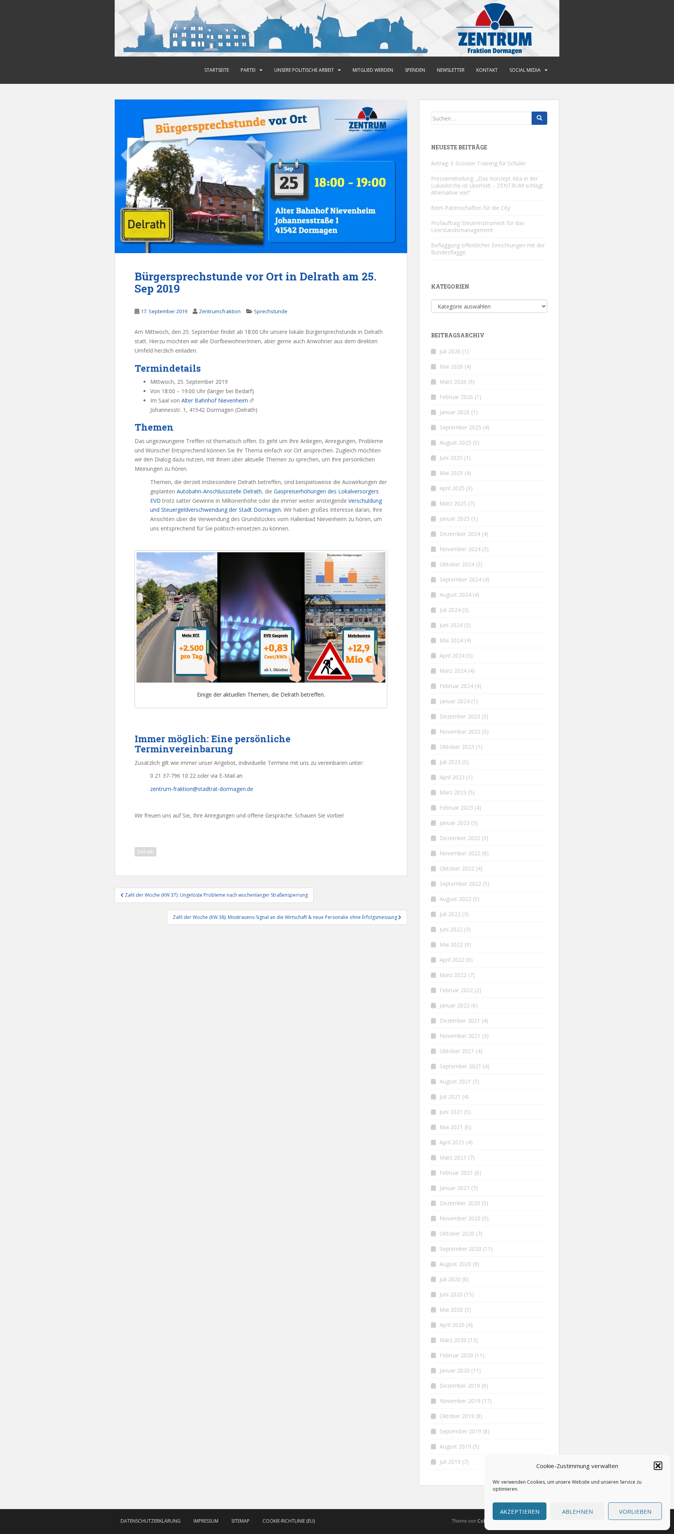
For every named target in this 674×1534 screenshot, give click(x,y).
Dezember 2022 (460, 838)
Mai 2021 (451, 1127)
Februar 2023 (456, 807)
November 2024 (460, 549)
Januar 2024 (455, 701)
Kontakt (487, 70)
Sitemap (240, 1521)
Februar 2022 (456, 990)
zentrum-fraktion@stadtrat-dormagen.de (201, 789)
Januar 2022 (455, 1005)
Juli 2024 (450, 610)
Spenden (415, 70)
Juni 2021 (451, 1111)
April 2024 (452, 655)
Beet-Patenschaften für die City (470, 207)
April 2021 (452, 1142)
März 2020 (453, 1340)
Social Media (525, 70)
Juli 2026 (450, 351)
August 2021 (455, 1081)
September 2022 (460, 883)
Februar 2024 (456, 686)
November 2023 (460, 731)
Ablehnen (577, 1511)
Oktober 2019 (457, 1416)
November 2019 (460, 1401)
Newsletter (451, 70)
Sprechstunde (270, 311)
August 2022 (455, 899)
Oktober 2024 (457, 564)
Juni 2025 (451, 457)
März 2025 (453, 503)
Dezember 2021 (460, 1020)
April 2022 (452, 959)
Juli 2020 (450, 1279)
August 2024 (455, 594)
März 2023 (453, 792)
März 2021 (453, 1157)
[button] (658, 1466)
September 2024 (460, 579)
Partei (248, 70)
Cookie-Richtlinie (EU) (289, 1521)
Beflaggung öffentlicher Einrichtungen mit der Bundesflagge (488, 248)
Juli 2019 (450, 1461)
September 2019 (460, 1431)
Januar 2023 (455, 822)
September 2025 (460, 427)
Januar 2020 (455, 1370)
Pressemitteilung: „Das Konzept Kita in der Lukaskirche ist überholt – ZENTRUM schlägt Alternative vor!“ (487, 185)
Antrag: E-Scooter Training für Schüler (478, 163)
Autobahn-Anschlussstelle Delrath (219, 491)
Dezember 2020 (460, 1203)
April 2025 (452, 488)
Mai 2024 (451, 640)
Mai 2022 (451, 944)
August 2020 (455, 1264)
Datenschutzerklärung (151, 1521)
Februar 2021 (456, 1172)
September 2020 (460, 1248)
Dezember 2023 (460, 716)
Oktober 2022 (457, 868)
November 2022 (460, 853)
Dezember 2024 (460, 533)
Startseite (216, 70)
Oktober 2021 (457, 1051)
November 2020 (460, 1218)
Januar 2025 (455, 518)
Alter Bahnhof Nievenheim (214, 400)
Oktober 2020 (457, 1233)
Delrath (145, 851)
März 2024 (453, 670)
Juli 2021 (450, 1096)
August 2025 (455, 442)
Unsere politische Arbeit (304, 70)
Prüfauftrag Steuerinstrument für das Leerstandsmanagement (477, 226)
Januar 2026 (455, 412)
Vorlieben (635, 1511)
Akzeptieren (519, 1511)
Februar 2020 (456, 1355)
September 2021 (460, 1066)
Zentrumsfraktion (220, 311)
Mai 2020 (451, 1309)
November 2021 (460, 1035)
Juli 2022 (450, 914)
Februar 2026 (456, 397)
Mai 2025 (451, 473)
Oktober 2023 (457, 746)
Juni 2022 (451, 929)
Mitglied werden (373, 70)
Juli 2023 (450, 762)
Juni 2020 (451, 1294)
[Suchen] (539, 118)
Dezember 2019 (460, 1385)
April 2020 (452, 1324)
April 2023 (452, 777)
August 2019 (455, 1446)
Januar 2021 (455, 1188)
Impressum (205, 1521)
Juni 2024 (451, 625)
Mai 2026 (451, 366)
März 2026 (453, 381)
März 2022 (453, 975)
